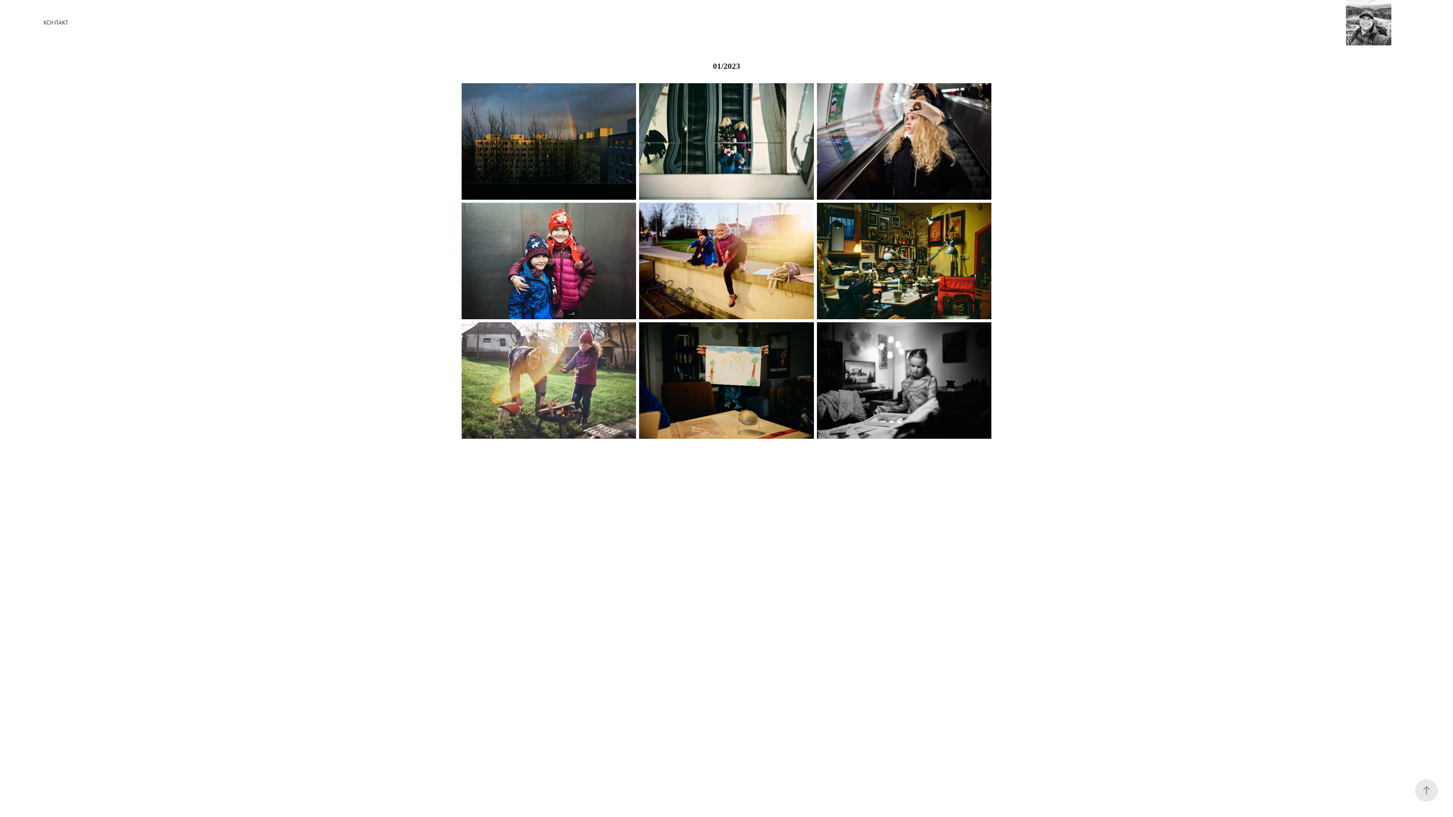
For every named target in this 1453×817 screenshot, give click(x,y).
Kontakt (56, 22)
